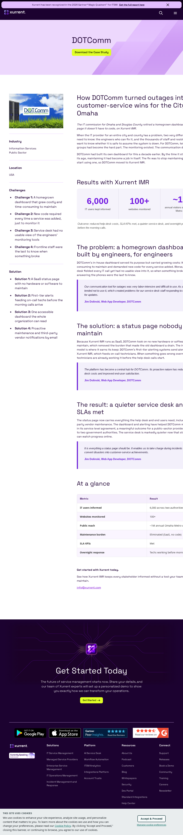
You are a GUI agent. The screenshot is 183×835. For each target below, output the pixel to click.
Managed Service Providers (62, 759)
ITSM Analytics (92, 765)
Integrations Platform (96, 771)
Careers (163, 784)
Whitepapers (129, 778)
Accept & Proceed (151, 818)
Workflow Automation (96, 759)
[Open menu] (175, 13)
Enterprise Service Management (57, 767)
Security (126, 784)
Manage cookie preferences (151, 824)
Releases (164, 759)
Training (163, 778)
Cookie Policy (63, 825)
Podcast (126, 759)
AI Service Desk (92, 753)
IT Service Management (60, 753)
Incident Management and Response (62, 783)
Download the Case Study (91, 52)
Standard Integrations (134, 797)
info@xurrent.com (89, 587)
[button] (161, 13)
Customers (128, 765)
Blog (124, 771)
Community (165, 771)
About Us (127, 753)
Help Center (128, 803)
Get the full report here (131, 4)
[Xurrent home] (15, 14)
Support (164, 753)
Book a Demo (166, 765)
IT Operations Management (62, 775)
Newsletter (165, 790)
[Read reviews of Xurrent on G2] (151, 732)
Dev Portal (127, 790)
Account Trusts (93, 778)
